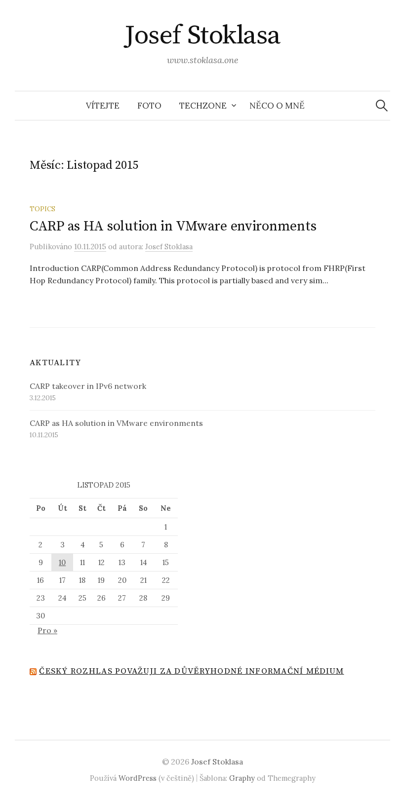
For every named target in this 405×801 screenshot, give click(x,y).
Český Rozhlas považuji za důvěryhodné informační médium (191, 671)
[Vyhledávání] (381, 105)
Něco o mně (277, 105)
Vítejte (103, 105)
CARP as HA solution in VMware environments (173, 226)
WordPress (138, 778)
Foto (149, 105)
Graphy (242, 778)
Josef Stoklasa (202, 35)
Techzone (203, 105)
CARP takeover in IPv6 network (88, 386)
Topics (42, 208)
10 (62, 562)
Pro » (47, 630)
